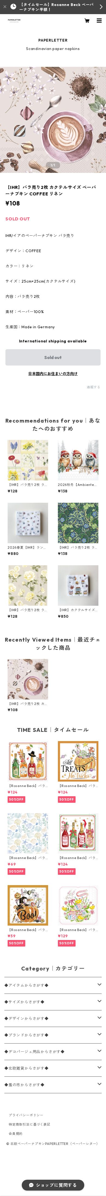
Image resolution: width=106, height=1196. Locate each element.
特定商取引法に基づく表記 (30, 1124)
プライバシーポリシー (26, 1115)
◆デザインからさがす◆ (26, 1018)
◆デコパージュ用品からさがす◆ (34, 1051)
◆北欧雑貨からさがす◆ (26, 1068)
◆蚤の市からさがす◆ (24, 1084)
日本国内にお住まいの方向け (53, 373)
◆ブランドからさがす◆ (26, 1035)
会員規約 (16, 1134)
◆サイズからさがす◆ (24, 1002)
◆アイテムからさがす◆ (26, 985)
